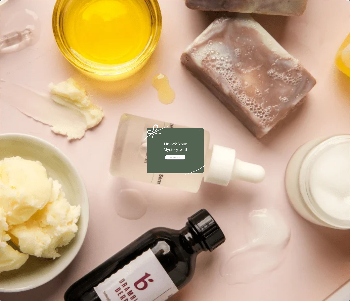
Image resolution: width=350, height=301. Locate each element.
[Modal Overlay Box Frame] (175, 150)
